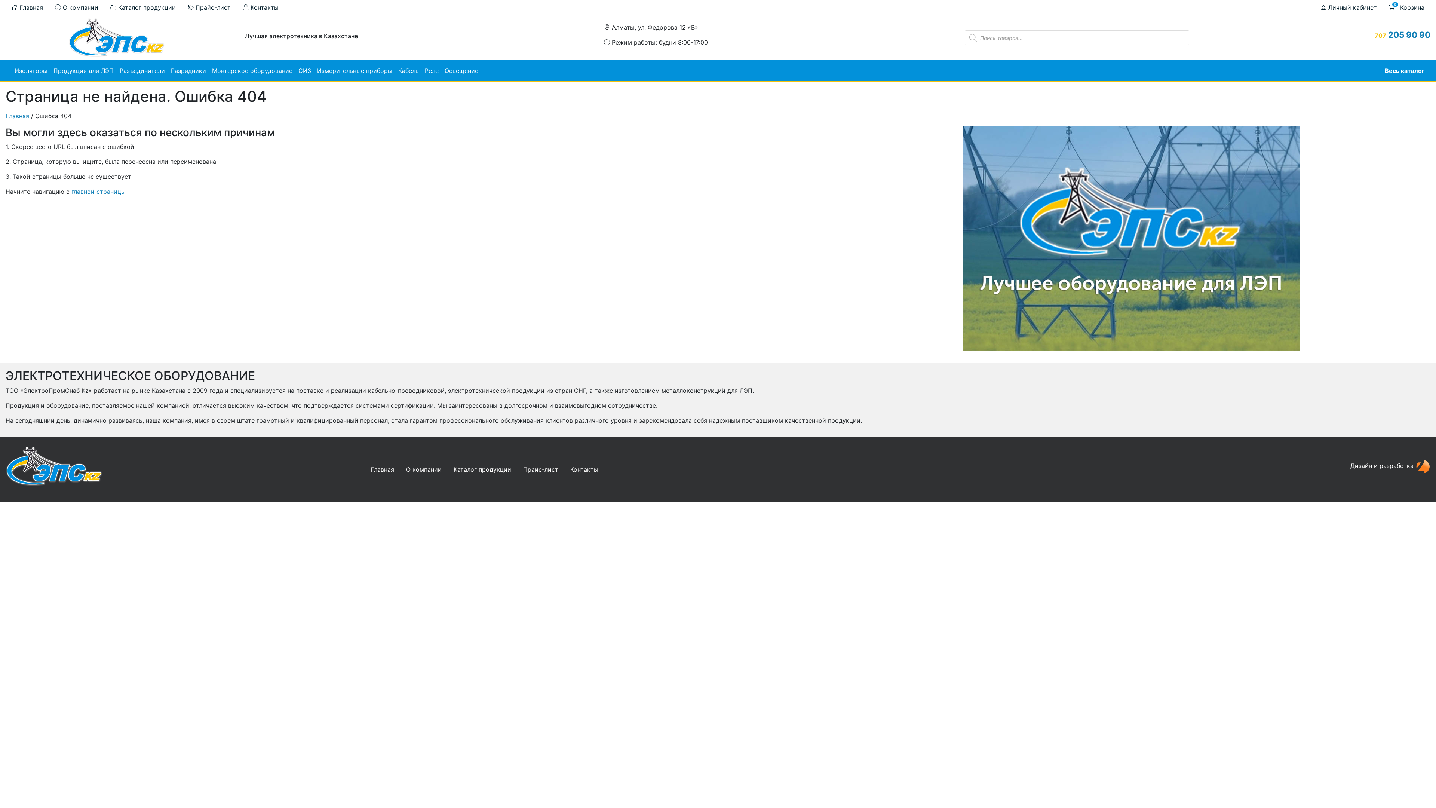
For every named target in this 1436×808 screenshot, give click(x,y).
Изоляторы (31, 70)
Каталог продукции (146, 7)
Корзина (1409, 7)
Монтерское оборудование (252, 70)
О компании (79, 7)
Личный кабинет (1351, 7)
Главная (30, 7)
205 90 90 (1402, 35)
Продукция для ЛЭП (83, 70)
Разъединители (142, 70)
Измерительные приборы (354, 70)
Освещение (461, 70)
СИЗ (304, 70)
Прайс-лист (212, 7)
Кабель (408, 70)
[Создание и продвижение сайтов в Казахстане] (1422, 466)
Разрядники (188, 70)
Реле (432, 70)
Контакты (264, 7)
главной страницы (98, 191)
